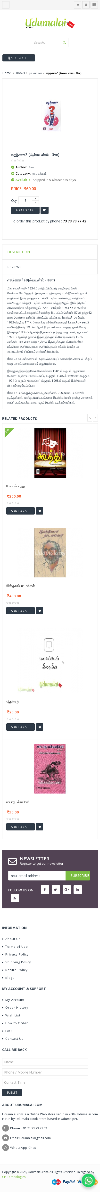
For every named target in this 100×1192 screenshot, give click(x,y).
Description (18, 252)
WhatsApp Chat (23, 1147)
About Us (13, 939)
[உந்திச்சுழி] (50, 660)
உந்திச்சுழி (12, 702)
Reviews (14, 266)
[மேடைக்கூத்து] (50, 452)
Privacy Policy (17, 954)
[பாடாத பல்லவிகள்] (50, 768)
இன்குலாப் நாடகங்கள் (20, 585)
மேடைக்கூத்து (15, 486)
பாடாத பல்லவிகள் (17, 802)
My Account (15, 1000)
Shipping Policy (18, 962)
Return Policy (16, 970)
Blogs (10, 977)
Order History (16, 1007)
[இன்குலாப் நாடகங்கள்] (50, 552)
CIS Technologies (13, 1177)
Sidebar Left (20, 58)
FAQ (8, 1031)
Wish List (12, 1015)
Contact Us (14, 1038)
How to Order (16, 1023)
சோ (31, 167)
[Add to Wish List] (39, 511)
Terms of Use (16, 946)
